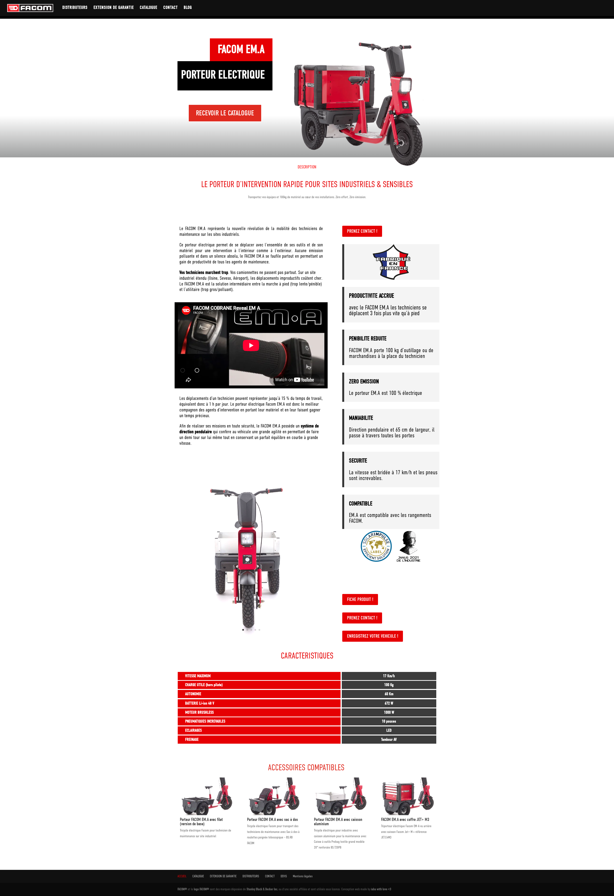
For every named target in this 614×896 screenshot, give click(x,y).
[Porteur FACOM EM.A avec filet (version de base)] (206, 814)
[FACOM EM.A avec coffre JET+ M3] (407, 814)
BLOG (188, 8)
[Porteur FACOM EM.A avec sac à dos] (273, 814)
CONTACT (170, 8)
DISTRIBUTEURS (75, 8)
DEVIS (284, 876)
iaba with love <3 (381, 889)
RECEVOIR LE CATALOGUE (225, 113)
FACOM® (182, 889)
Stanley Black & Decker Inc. (263, 889)
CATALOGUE (148, 8)
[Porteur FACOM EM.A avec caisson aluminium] (340, 814)
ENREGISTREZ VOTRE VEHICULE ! (372, 636)
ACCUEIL (181, 876)
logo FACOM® (202, 889)
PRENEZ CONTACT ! (362, 231)
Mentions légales (303, 876)
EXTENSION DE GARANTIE (114, 8)
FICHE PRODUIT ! (360, 599)
